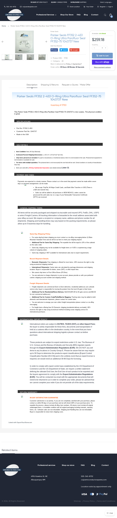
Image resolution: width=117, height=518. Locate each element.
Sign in (110, 7)
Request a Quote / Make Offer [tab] (76, 84)
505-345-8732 (87, 476)
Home (4, 26)
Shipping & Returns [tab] (49, 84)
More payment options (102, 67)
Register (103, 7)
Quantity (95, 45)
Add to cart (104, 56)
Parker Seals (54, 31)
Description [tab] (32, 84)
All (62, 61)
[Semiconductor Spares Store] (14, 15)
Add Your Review (56, 46)
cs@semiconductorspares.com (94, 480)
